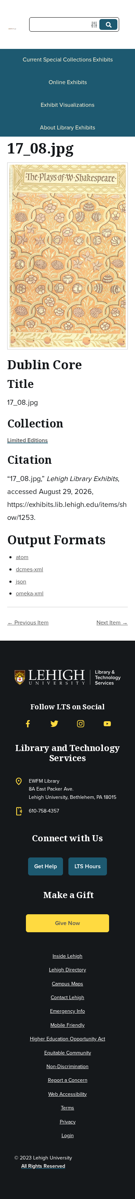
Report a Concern (67, 1080)
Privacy (68, 1122)
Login (68, 1135)
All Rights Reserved (43, 1166)
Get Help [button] (45, 866)
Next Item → (112, 622)
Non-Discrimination (67, 1066)
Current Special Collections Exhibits (68, 59)
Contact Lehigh (67, 997)
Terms (67, 1108)
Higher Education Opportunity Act (67, 1039)
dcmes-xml (29, 569)
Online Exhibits (68, 82)
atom (22, 557)
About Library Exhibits (67, 127)
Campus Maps (67, 984)
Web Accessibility (67, 1094)
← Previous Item (28, 622)
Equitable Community (67, 1053)
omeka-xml (30, 593)
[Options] (95, 25)
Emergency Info (67, 1011)
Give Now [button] (67, 923)
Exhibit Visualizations (67, 105)
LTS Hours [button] (88, 866)
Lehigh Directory (67, 970)
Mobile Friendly (67, 1025)
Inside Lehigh (67, 956)
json (21, 581)
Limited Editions (27, 440)
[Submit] (108, 24)
